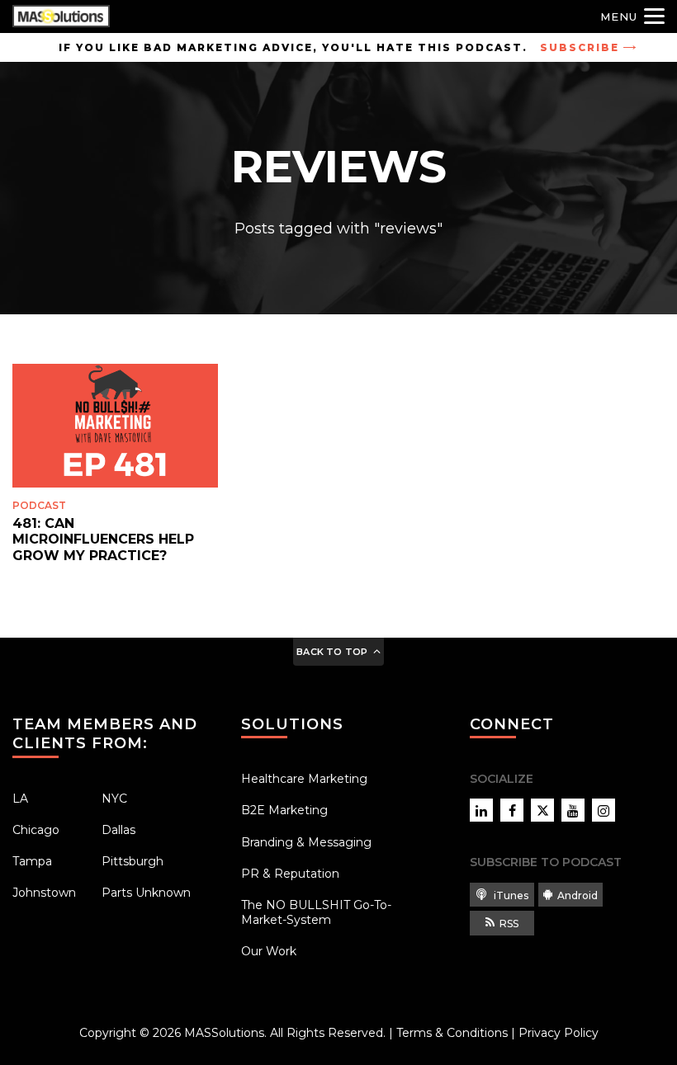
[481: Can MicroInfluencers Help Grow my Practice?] (115, 426)
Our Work (268, 951)
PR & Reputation (290, 873)
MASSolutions (224, 1032)
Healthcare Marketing (304, 778)
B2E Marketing (284, 810)
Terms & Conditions (452, 1032)
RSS (508, 923)
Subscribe (579, 47)
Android (577, 895)
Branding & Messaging (306, 842)
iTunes (509, 895)
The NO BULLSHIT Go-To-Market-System (316, 912)
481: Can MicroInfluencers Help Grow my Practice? (103, 539)
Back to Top (331, 651)
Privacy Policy (558, 1032)
